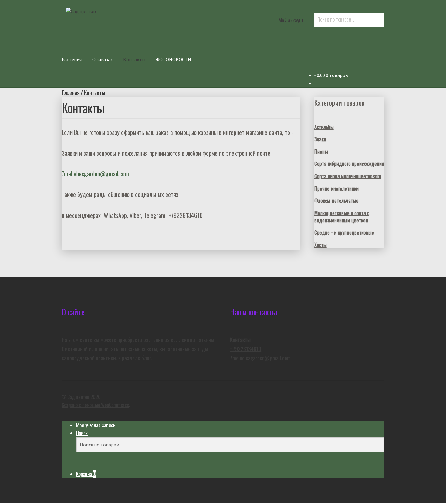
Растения (72, 59)
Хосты (320, 244)
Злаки (320, 139)
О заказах (102, 59)
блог (146, 358)
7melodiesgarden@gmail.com (95, 173)
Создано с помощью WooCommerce (95, 404)
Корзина (86, 474)
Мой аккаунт (291, 20)
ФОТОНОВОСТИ (173, 59)
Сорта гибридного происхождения (349, 163)
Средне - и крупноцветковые (344, 232)
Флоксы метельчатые (336, 200)
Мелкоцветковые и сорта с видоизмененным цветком (341, 216)
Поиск (82, 433)
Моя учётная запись (95, 425)
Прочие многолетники (336, 188)
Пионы (321, 151)
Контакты (134, 59)
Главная (70, 92)
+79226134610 (245, 349)
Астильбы (324, 127)
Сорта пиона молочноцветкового (347, 176)
